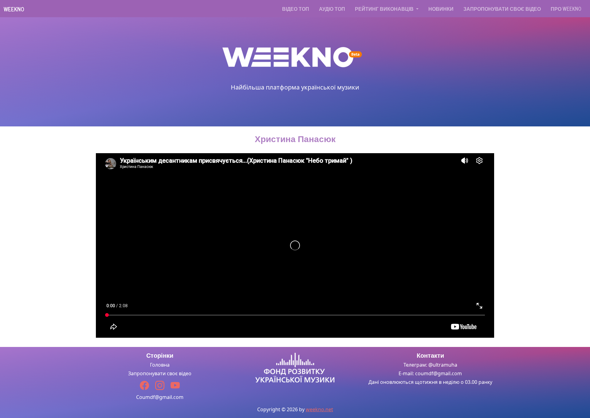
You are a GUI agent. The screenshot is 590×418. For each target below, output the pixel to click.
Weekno (14, 9)
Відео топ (295, 9)
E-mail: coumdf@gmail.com (430, 373)
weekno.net (319, 409)
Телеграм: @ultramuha (430, 364)
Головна (160, 364)
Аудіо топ (332, 9)
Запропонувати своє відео (502, 9)
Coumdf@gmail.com (159, 397)
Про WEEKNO (566, 9)
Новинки (441, 9)
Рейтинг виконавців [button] (385, 9)
